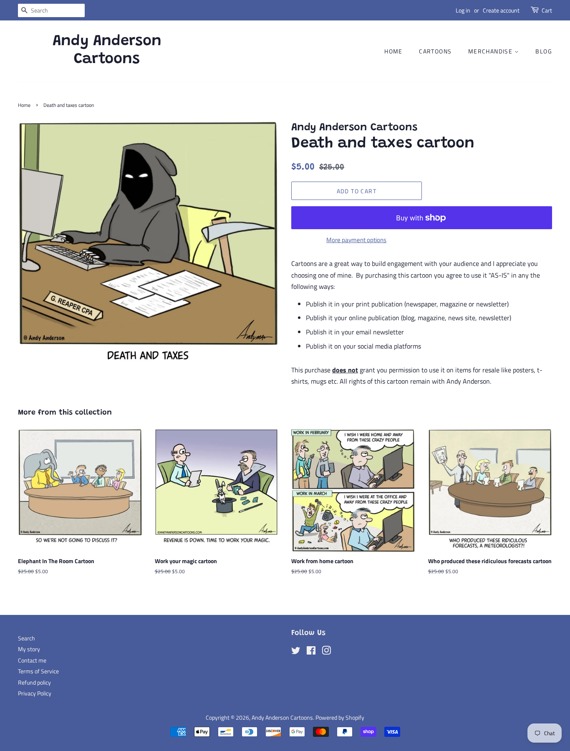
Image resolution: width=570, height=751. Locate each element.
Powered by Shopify (339, 717)
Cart (547, 10)
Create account (501, 10)
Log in (463, 10)
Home (393, 51)
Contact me (32, 660)
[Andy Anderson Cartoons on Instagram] (326, 652)
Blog (543, 51)
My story (29, 649)
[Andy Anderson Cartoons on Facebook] (311, 652)
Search (26, 638)
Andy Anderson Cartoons (107, 50)
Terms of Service (38, 671)
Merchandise (491, 51)
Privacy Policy (34, 693)
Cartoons (435, 51)
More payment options (356, 240)
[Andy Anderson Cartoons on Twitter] (295, 652)
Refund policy (34, 682)
